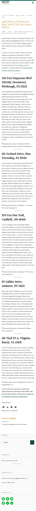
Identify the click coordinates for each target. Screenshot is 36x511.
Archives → (18, 463)
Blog (3, 17)
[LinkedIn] (8, 407)
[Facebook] (4, 407)
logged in (12, 424)
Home (3, 31)
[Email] (16, 407)
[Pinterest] (12, 407)
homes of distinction (11, 410)
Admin (12, 15)
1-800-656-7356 (11, 482)
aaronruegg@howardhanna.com (20, 478)
